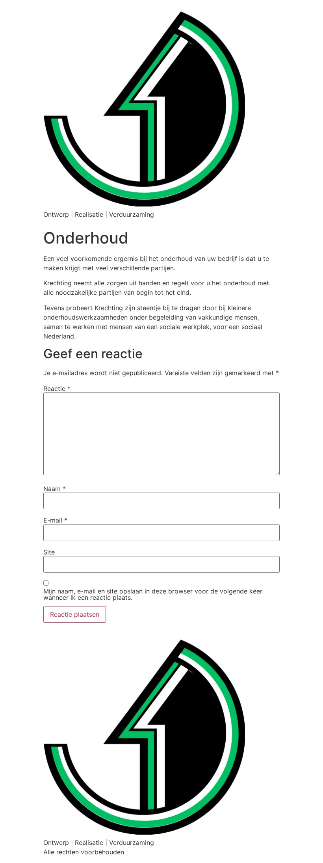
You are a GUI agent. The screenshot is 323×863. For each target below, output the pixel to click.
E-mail (55, 520)
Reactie (57, 388)
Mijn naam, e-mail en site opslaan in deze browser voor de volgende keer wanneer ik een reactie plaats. (152, 594)
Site (49, 552)
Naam (54, 488)
